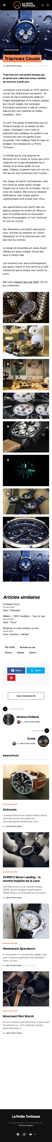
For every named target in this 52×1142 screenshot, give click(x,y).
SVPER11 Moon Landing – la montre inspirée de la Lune (22, 879)
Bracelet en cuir (27, 647)
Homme (20, 652)
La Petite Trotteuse (26, 1116)
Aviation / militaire (11, 50)
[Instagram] (24, 1134)
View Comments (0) (25, 696)
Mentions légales (26, 1125)
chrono (8, 652)
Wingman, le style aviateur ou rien (21, 628)
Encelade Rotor (11, 604)
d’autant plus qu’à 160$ (26, 281)
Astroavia (9, 809)
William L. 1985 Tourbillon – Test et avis (24, 616)
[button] (4, 5)
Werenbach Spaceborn (19, 948)
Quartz (32, 652)
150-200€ (10, 647)
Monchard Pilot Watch (18, 1016)
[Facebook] (18, 1134)
